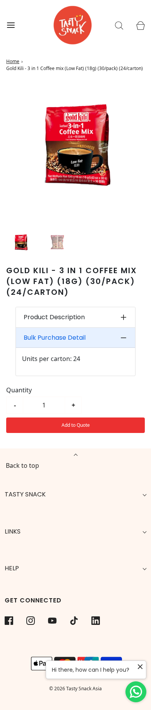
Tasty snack (25, 494)
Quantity (19, 390)
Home (12, 61)
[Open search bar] (119, 25)
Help (12, 568)
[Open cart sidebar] (140, 25)
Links (13, 531)
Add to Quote (76, 425)
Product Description (54, 317)
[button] (20, 242)
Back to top (22, 465)
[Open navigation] (10, 25)
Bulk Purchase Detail (55, 337)
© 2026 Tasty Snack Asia (75, 688)
